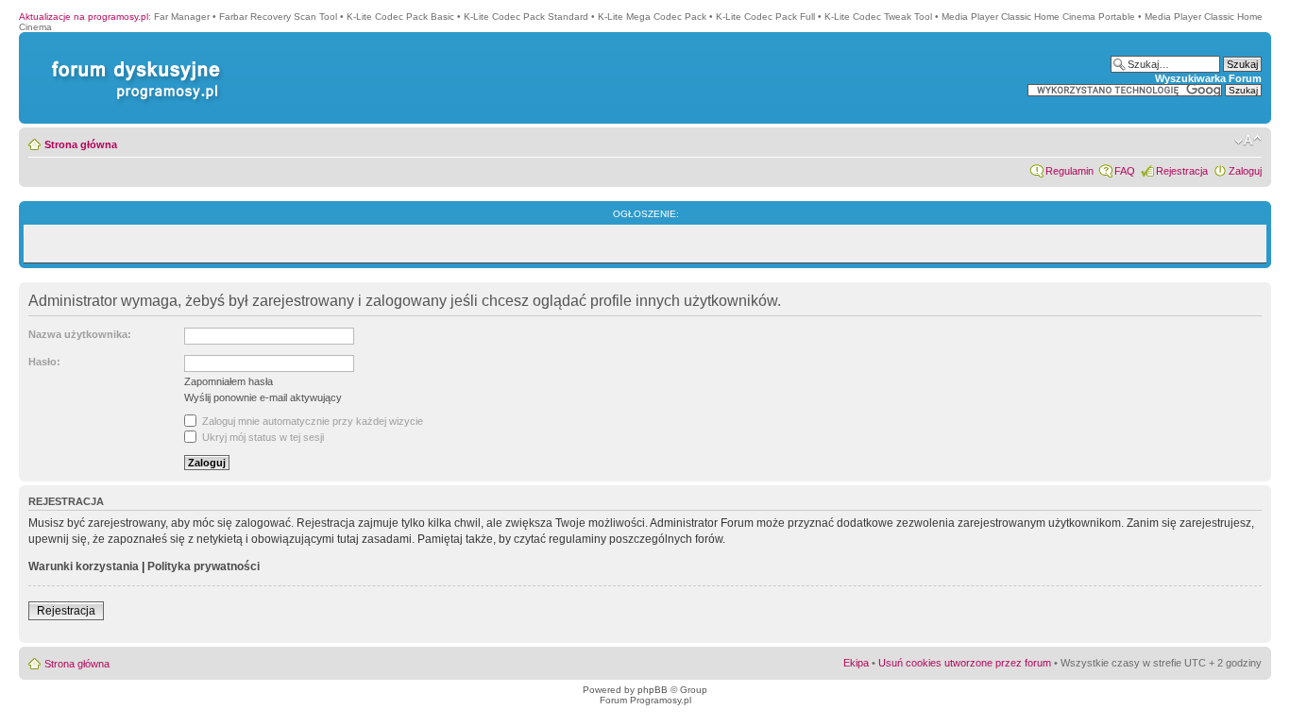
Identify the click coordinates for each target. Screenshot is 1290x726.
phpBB (652, 689)
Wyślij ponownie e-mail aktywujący (263, 397)
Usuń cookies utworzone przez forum (964, 662)
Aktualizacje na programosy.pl (83, 16)
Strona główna (80, 144)
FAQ (1124, 171)
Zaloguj (1245, 171)
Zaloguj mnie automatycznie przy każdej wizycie (311, 421)
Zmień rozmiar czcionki (1248, 140)
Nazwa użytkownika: (79, 334)
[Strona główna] (132, 61)
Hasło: (44, 361)
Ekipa (856, 662)
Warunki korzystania (83, 566)
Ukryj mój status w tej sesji (261, 437)
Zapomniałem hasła (228, 381)
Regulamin (1069, 171)
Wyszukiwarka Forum (1208, 78)
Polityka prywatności (203, 566)
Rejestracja (1182, 171)
